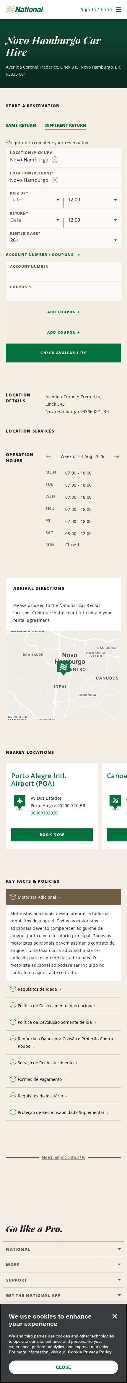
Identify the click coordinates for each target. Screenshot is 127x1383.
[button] (96, 9)
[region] (63, 1343)
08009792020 (44, 813)
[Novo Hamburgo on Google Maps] (63, 675)
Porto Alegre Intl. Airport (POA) (38, 779)
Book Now (52, 834)
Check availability (63, 352)
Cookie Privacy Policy (90, 1352)
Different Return (66, 125)
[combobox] (63, 157)
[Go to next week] (116, 456)
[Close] (114, 1316)
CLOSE (63, 1367)
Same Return (21, 125)
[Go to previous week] (48, 456)
